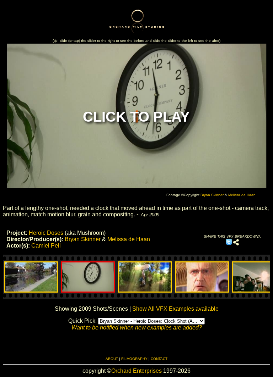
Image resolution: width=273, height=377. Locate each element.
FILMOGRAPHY (134, 359)
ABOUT (112, 359)
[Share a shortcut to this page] (236, 242)
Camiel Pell (46, 246)
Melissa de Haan (242, 195)
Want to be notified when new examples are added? (136, 328)
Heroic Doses (46, 233)
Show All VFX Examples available (175, 309)
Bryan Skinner (212, 195)
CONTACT (159, 359)
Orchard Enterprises (136, 371)
